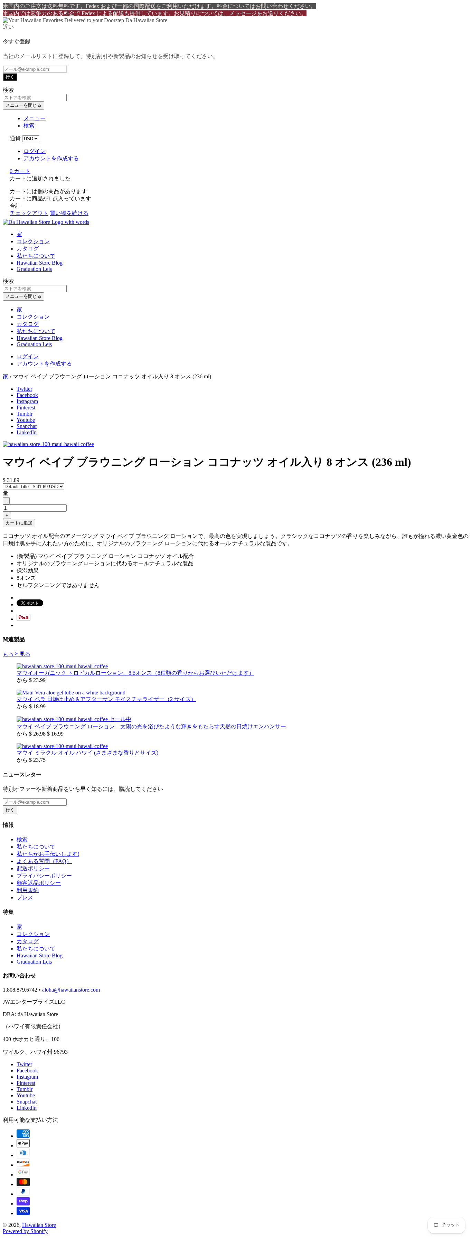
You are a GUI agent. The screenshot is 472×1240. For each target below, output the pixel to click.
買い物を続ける (69, 213)
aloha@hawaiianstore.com (71, 990)
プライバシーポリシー (44, 876)
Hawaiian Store (39, 1225)
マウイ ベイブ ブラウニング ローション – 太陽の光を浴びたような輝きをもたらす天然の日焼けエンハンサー (151, 726)
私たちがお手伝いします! (48, 854)
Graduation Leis (34, 269)
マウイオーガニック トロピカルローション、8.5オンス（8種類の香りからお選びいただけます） (135, 673)
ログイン (34, 151)
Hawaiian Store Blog (40, 263)
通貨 (15, 138)
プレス (25, 897)
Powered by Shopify (25, 1231)
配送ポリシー (33, 868)
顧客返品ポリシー (39, 883)
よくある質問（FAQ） (44, 861)
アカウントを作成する (51, 158)
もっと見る (16, 654)
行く (10, 76)
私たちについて (36, 256)
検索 (22, 839)
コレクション (33, 241)
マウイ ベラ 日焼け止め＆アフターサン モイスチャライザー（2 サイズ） (106, 699)
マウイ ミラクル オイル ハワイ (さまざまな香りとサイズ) (87, 753)
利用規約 (28, 890)
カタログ (28, 249)
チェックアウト (29, 213)
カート (20, 171)
